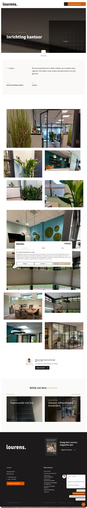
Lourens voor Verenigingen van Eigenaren (50, 483)
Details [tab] (43, 247)
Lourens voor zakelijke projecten (49, 487)
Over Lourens (47, 471)
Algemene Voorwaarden (50, 502)
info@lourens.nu (12, 477)
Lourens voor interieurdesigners (48, 476)
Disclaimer (70, 502)
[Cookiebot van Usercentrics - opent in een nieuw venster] (65, 244)
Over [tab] (63, 247)
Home (8, 32)
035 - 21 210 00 (12, 479)
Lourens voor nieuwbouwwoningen (49, 479)
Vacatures (46, 492)
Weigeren (25, 263)
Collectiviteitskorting (49, 490)
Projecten (13, 32)
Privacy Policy (62, 502)
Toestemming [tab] (24, 247)
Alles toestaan (62, 263)
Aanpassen (42, 263)
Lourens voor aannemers (50, 473)
